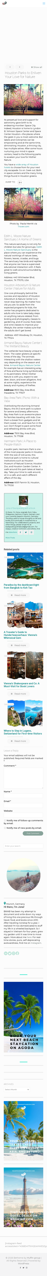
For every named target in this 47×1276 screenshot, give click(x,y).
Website (8, 811)
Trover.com (23, 226)
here (29, 937)
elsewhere (13, 532)
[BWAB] (4, 3)
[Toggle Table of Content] (18, 182)
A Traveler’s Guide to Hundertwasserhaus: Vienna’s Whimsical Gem (20, 635)
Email (7, 801)
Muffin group (33, 1258)
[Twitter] (23, 1268)
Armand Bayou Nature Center (25, 365)
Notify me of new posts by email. (24, 828)
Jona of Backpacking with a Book (20, 508)
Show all (37, 67)
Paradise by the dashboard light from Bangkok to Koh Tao (21, 586)
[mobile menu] (44, 3)
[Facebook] (20, 1268)
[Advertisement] (23, 35)
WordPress (23, 1263)
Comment (10, 766)
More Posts (10, 538)
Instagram (36, 943)
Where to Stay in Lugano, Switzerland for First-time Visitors (23, 732)
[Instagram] (26, 1268)
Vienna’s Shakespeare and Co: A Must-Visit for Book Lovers (21, 685)
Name (8, 791)
